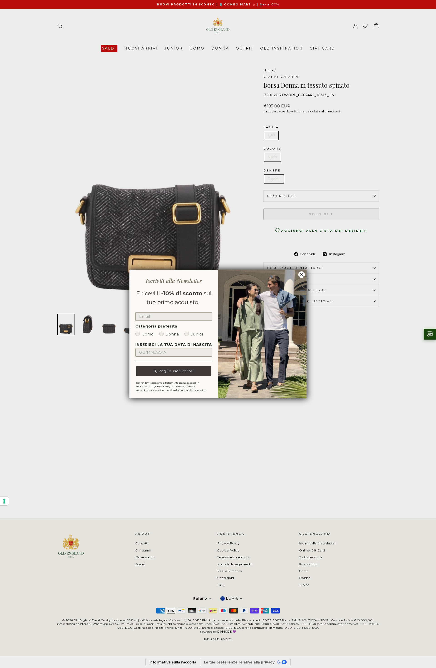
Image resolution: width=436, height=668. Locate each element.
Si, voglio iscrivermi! (174, 371)
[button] (430, 334)
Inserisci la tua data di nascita (173, 345)
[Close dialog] (301, 274)
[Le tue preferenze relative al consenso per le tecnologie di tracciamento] (4, 501)
